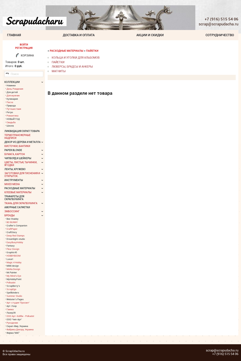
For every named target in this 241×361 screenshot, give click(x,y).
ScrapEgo (11, 289)
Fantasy (11, 245)
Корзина (27, 55)
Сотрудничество (220, 35)
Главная (14, 35)
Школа (10, 125)
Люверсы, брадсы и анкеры (72, 66)
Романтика (12, 115)
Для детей (12, 92)
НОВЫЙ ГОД (13, 119)
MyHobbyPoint (14, 279)
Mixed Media (12, 184)
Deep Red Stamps (16, 235)
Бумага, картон (14, 154)
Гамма (10, 309)
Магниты (59, 71)
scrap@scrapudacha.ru (218, 24)
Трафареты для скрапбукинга (14, 198)
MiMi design (13, 265)
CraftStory (12, 232)
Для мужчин (13, 95)
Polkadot (11, 282)
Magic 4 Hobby (14, 262)
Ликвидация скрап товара (22, 131)
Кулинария (12, 98)
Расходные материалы (67, 50)
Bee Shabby (13, 218)
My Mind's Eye (14, 275)
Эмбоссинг (12, 211)
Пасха (10, 102)
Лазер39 (11, 312)
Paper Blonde (13, 150)
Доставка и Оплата (79, 35)
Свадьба (11, 122)
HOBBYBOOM (13, 255)
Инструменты (13, 180)
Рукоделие (12, 322)
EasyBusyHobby (15, 242)
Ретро (10, 112)
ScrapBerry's (13, 285)
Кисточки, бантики (17, 146)
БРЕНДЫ (9, 215)
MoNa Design (13, 269)
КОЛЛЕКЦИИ (12, 82)
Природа (11, 105)
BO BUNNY (12, 222)
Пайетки (92, 50)
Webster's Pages (15, 299)
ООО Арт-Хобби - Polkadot (20, 316)
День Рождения (15, 88)
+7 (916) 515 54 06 (221, 19)
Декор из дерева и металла (22, 142)
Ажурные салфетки (17, 207)
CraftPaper (12, 228)
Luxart (10, 259)
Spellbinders (13, 292)
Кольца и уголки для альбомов (76, 57)
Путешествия (14, 108)
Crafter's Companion (17, 225)
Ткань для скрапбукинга (20, 203)
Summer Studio (14, 295)
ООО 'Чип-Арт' (14, 319)
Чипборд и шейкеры (17, 158)
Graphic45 (12, 252)
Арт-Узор (12, 306)
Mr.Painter (12, 272)
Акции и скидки (150, 35)
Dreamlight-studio (16, 238)
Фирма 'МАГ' (13, 332)
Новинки (11, 85)
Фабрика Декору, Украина (20, 329)
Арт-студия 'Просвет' (18, 302)
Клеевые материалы (17, 192)
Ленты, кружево (15, 169)
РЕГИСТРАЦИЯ (23, 48)
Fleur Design (13, 249)
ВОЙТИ (24, 44)
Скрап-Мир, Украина (17, 326)
